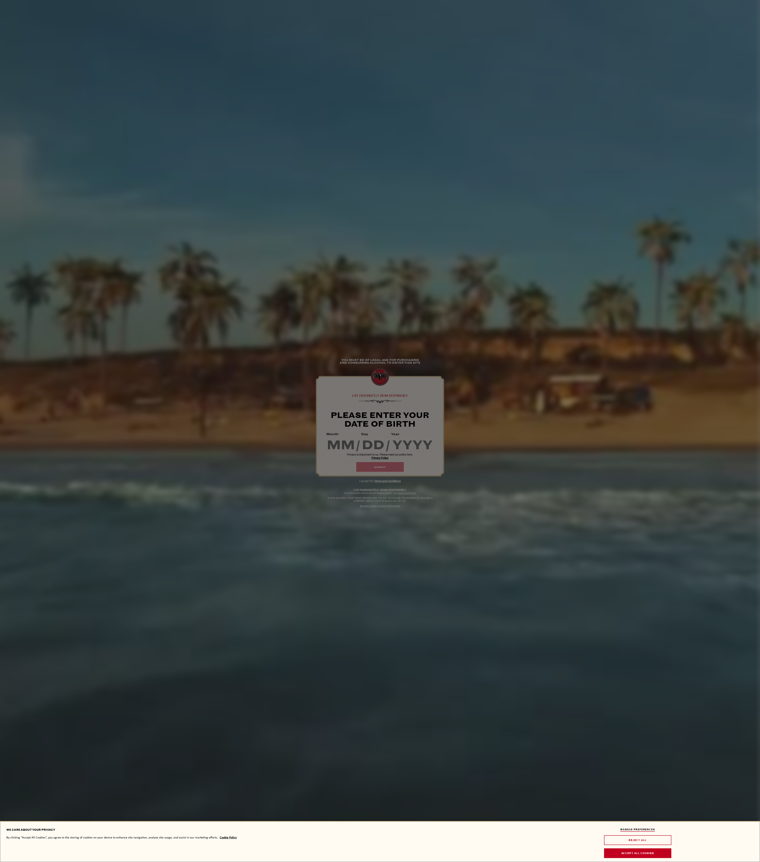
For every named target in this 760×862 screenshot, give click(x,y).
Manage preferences (637, 829)
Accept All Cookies (637, 853)
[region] (380, 841)
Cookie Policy (228, 837)
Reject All (638, 840)
